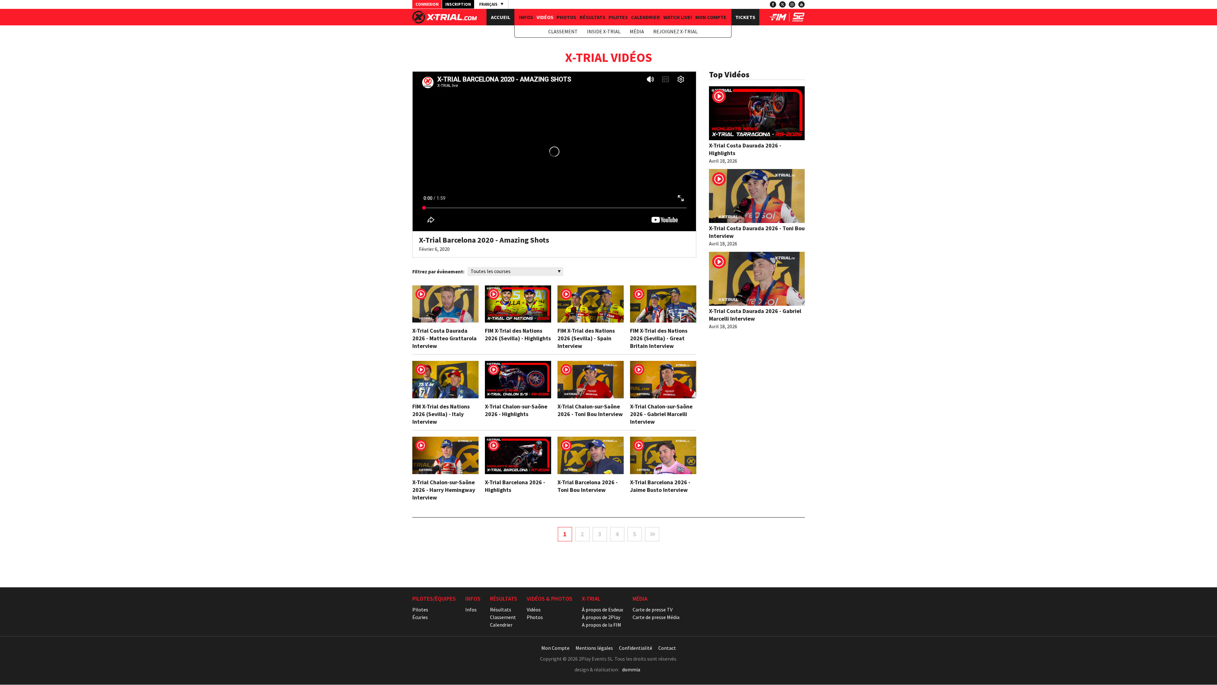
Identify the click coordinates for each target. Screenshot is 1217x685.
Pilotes (618, 17)
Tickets (745, 17)
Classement (563, 31)
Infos (526, 17)
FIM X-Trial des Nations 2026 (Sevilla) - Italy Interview (441, 414)
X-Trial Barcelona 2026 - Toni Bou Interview (587, 486)
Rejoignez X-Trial (675, 31)
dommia (631, 669)
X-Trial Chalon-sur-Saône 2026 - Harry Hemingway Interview (443, 490)
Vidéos (545, 17)
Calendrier (645, 17)
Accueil (500, 17)
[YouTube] (801, 4)
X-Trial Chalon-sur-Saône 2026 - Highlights (516, 410)
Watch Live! (677, 17)
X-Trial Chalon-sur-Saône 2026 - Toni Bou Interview (590, 410)
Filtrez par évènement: (438, 271)
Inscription (458, 4)
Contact (667, 648)
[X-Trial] (444, 21)
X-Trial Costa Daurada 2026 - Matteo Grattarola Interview (444, 338)
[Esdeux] (798, 19)
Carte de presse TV (653, 609)
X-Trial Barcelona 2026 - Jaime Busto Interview (660, 486)
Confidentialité (635, 648)
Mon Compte (710, 17)
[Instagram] (792, 4)
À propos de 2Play (601, 617)
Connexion (427, 4)
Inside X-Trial (604, 31)
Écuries (420, 617)
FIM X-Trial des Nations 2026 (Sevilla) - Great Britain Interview (658, 338)
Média (637, 31)
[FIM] (778, 19)
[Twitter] (782, 4)
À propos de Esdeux (602, 609)
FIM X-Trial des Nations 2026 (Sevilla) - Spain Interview (586, 338)
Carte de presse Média (656, 617)
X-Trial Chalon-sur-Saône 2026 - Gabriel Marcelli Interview (661, 414)
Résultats (592, 17)
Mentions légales (594, 648)
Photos (566, 17)
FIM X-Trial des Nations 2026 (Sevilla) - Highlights (518, 334)
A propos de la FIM (601, 625)
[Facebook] (773, 4)
